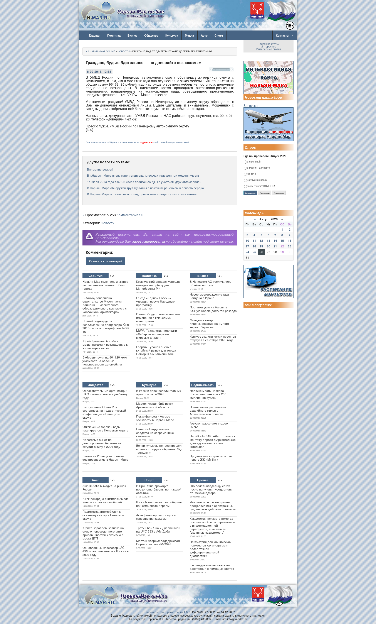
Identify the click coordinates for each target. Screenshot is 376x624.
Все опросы (279, 193)
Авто (204, 35)
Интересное (268, 46)
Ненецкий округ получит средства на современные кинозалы (155, 432)
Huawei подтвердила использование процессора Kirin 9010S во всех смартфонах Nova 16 (105, 326)
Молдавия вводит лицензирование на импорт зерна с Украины (209, 323)
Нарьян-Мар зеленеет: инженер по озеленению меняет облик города (105, 285)
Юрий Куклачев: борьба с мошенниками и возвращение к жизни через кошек (105, 344)
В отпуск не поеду (257, 180)
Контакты (282, 35)
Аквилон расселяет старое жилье (209, 425)
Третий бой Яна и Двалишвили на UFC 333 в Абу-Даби (158, 529)
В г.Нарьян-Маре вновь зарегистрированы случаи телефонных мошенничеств (143, 175)
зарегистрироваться (150, 241)
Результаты (265, 193)
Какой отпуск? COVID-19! (261, 186)
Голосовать (250, 193)
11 (254, 240)
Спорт (219, 35)
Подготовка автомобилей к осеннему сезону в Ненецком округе (103, 515)
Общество (151, 35)
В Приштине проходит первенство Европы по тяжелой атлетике (158, 489)
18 (254, 246)
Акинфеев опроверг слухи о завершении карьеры (156, 517)
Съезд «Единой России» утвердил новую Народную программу (155, 301)
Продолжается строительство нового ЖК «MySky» (211, 458)
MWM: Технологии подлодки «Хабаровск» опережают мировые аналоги (156, 334)
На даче (251, 174)
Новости (107, 222)
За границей (253, 162)
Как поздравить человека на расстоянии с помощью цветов (212, 567)
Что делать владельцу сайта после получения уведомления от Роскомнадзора (212, 489)
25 (254, 252)
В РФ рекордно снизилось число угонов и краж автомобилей (105, 500)
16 (289, 240)
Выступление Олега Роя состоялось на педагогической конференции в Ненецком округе (104, 412)
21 (275, 246)
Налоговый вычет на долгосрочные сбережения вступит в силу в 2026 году (101, 443)
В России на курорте (258, 168)
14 (275, 240)
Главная (94, 35)
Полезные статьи (268, 44)
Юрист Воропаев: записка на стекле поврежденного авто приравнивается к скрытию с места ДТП (103, 533)
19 (261, 246)
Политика (114, 35)
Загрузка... (251, 105)
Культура (171, 35)
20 (268, 246)
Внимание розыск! (100, 169)
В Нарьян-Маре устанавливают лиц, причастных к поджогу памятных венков (141, 194)
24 (247, 252)
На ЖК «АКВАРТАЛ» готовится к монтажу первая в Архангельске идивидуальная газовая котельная (213, 441)
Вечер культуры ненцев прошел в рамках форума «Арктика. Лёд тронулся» (159, 449)
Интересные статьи (268, 49)
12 (261, 240)
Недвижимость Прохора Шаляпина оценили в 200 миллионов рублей (208, 394)
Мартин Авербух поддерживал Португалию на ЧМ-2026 (158, 542)
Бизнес (132, 35)
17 (247, 246)
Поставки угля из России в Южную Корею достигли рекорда (213, 309)
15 (282, 240)
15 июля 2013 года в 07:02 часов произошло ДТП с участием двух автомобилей (144, 181)
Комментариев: (130, 214)
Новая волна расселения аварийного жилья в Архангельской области (208, 410)
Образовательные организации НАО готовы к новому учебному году (105, 394)
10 (247, 240)
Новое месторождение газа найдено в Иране (209, 296)
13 (268, 240)
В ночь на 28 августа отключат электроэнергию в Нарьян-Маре (105, 458)
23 (289, 246)
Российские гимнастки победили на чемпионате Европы (159, 504)
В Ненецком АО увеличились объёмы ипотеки (210, 283)
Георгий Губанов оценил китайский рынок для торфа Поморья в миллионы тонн (156, 350)
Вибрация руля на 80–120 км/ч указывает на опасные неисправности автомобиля (104, 360)
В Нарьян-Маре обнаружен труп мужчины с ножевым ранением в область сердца (145, 188)
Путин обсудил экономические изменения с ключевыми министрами (158, 317)
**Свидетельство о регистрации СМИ (165, 612)
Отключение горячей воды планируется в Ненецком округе (105, 428)
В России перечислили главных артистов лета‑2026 (158, 392)
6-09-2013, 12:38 (99, 71)
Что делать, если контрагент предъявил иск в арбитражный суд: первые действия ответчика (213, 505)
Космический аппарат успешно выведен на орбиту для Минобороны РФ (158, 285)
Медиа (189, 35)
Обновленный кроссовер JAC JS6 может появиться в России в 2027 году (105, 551)
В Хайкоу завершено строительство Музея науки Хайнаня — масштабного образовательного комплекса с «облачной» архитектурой (104, 305)
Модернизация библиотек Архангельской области (154, 405)
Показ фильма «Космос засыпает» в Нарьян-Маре (155, 418)
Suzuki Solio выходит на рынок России (104, 487)
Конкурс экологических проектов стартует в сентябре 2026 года (213, 338)
